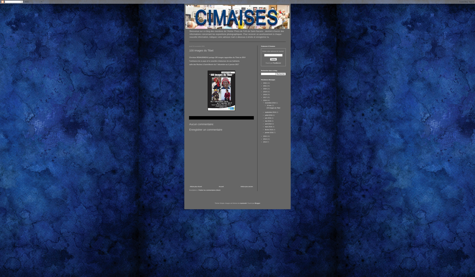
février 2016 (269, 130)
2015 (265, 136)
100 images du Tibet (273, 108)
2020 (265, 89)
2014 (265, 139)
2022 (265, 83)
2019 (265, 92)
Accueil (221, 186)
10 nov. (269, 105)
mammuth (243, 203)
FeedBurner (277, 63)
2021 (265, 86)
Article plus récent (196, 186)
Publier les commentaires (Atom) (209, 190)
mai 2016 (268, 121)
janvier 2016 (269, 132)
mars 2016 (269, 127)
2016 (265, 100)
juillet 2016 (269, 115)
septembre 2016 (270, 112)
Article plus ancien (247, 186)
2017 (265, 97)
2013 (265, 142)
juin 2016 (268, 118)
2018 (265, 94)
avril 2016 (268, 124)
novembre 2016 (270, 103)
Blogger (257, 203)
